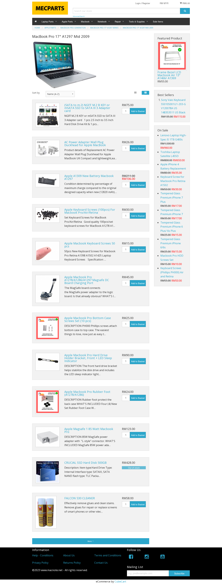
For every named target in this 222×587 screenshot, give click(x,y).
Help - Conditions (42, 555)
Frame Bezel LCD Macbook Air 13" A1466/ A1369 (169, 75)
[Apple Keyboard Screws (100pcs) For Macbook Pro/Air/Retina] (47, 215)
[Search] (185, 11)
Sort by (36, 92)
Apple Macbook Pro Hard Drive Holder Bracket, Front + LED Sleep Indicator (88, 358)
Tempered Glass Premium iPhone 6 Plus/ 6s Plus (171, 227)
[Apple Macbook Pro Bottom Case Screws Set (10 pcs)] (47, 328)
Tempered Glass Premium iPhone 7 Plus (171, 197)
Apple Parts (67, 21)
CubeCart (120, 581)
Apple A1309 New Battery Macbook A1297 (89, 177)
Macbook (85, 21)
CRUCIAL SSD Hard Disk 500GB (85, 463)
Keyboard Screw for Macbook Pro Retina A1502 (172, 181)
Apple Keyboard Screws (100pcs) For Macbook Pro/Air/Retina (89, 211)
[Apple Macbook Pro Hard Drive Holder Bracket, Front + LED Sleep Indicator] (47, 361)
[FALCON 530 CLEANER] (46, 512)
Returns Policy (72, 562)
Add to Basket (138, 111)
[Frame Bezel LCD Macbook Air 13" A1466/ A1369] (171, 55)
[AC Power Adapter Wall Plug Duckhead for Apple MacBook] (47, 148)
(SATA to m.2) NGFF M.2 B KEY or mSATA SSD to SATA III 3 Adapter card (87, 108)
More (90, 541)
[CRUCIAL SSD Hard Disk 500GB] (47, 472)
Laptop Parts (48, 21)
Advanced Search (79, 16)
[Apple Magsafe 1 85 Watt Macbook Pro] (47, 437)
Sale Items (158, 21)
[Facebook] (131, 557)
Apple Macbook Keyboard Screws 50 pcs (89, 244)
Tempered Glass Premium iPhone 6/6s (170, 243)
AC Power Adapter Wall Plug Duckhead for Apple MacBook (85, 143)
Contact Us (101, 562)
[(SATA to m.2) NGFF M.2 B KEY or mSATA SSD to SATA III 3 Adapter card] (47, 115)
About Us (69, 555)
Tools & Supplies (137, 21)
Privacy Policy (40, 562)
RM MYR (164, 3)
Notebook (102, 21)
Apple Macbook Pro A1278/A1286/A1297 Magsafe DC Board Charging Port (86, 280)
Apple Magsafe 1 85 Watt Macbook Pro (88, 430)
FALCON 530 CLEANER (79, 498)
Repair (118, 21)
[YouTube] (162, 557)
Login (137, 3)
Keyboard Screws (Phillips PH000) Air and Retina (171, 272)
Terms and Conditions (107, 555)
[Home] (35, 21)
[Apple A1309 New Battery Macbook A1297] (47, 180)
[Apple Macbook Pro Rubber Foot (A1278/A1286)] (47, 402)
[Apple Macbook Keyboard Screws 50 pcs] (47, 251)
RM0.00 (186, 3)
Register (146, 3)
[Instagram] (146, 557)
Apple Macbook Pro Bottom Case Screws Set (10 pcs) (87, 319)
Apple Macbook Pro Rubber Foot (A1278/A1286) (87, 393)
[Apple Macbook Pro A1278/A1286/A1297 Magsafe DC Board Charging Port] (47, 289)
